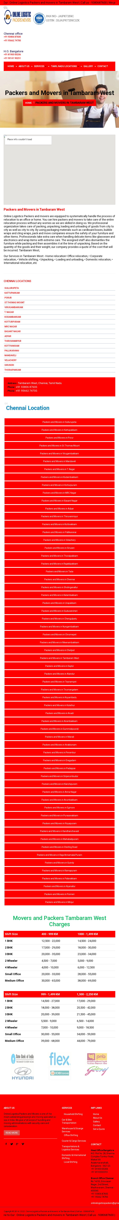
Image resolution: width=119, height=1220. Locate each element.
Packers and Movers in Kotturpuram (59, 485)
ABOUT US (24, 66)
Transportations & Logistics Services (70, 1148)
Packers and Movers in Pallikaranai (59, 532)
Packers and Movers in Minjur (59, 902)
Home (96, 1114)
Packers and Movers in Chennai (59, 579)
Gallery (96, 1121)
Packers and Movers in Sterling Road (59, 847)
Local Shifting (70, 1162)
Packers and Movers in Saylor (59, 666)
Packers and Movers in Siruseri (60, 548)
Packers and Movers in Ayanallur (59, 886)
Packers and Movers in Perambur (59, 752)
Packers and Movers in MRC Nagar (59, 493)
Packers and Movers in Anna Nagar (59, 792)
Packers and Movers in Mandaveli (59, 461)
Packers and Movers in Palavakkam (59, 878)
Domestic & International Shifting (74, 1156)
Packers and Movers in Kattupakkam (59, 430)
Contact (97, 1125)
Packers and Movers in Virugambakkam (59, 453)
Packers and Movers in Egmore (59, 807)
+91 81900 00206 (12, 54)
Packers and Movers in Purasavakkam (59, 815)
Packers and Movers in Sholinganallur (59, 587)
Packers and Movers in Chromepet (59, 634)
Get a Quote (99, 1129)
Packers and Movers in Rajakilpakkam (59, 564)
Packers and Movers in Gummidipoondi (60, 729)
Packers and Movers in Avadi (60, 713)
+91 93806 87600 (12, 37)
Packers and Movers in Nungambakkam (59, 626)
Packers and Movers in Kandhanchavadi (59, 831)
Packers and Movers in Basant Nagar (59, 500)
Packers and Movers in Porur (59, 437)
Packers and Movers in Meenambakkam (59, 642)
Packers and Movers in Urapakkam (59, 603)
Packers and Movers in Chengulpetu (59, 618)
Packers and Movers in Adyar (59, 508)
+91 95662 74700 (12, 40)
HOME (11, 66)
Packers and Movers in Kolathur (59, 705)
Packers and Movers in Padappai (59, 768)
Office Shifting (71, 1135)
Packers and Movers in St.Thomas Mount (60, 445)
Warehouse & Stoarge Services (72, 1130)
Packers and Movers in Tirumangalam (59, 689)
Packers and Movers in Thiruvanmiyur (59, 516)
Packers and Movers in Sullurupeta (59, 422)
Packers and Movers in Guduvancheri (59, 611)
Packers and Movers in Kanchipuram (59, 784)
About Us (97, 1118)
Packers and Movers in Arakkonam (60, 744)
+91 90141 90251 (12, 58)
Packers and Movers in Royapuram (60, 823)
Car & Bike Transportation (69, 1121)
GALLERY (88, 66)
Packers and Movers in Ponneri (59, 894)
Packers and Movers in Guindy (59, 862)
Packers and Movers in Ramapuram (59, 870)
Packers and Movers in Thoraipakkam (59, 556)
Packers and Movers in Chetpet (59, 650)
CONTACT (102, 66)
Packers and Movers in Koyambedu (59, 697)
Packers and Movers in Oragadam (59, 760)
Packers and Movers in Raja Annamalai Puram (59, 855)
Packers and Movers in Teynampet (59, 681)
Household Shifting (73, 1114)
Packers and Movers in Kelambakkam (59, 595)
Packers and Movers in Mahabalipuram (60, 839)
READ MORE (12, 1133)
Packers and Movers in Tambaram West (59, 658)
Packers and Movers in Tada (59, 571)
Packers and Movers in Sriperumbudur (59, 776)
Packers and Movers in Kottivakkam (59, 524)
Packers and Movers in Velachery (59, 540)
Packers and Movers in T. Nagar (59, 469)
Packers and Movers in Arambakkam (59, 721)
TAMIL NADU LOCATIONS (64, 66)
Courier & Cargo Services (74, 1141)
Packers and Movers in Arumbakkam (59, 800)
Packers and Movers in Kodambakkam (59, 477)
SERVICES (39, 66)
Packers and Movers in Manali (59, 737)
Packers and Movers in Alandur (59, 674)
